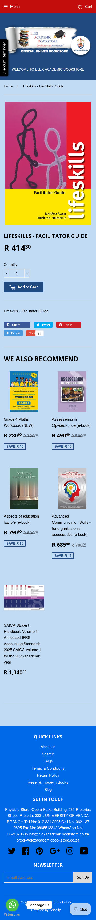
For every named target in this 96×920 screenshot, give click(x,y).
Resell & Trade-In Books (48, 782)
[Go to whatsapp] (12, 905)
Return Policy (48, 775)
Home (8, 86)
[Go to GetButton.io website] (12, 914)
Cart (88, 6)
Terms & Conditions (48, 768)
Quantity (10, 264)
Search (48, 753)
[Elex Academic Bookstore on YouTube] (84, 852)
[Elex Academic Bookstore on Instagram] (70, 852)
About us (48, 746)
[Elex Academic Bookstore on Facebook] (25, 852)
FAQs (48, 761)
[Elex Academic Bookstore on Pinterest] (39, 852)
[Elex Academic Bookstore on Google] (54, 852)
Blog (48, 789)
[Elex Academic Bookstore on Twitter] (12, 852)
